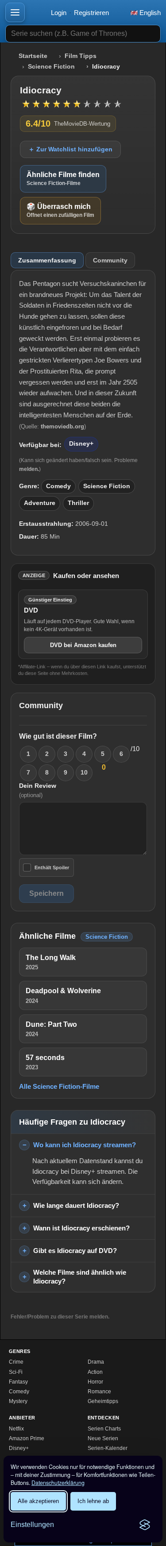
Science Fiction (51, 66)
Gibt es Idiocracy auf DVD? (75, 1250)
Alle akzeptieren (38, 1501)
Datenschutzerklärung (58, 1483)
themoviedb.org (62, 426)
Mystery (18, 1401)
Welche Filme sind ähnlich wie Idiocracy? (79, 1276)
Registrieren (91, 12)
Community (110, 260)
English (149, 12)
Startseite (33, 56)
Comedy (58, 486)
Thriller (78, 503)
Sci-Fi (16, 1372)
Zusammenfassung (47, 260)
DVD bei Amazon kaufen (83, 645)
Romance (99, 1391)
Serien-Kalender (107, 1448)
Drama (96, 1362)
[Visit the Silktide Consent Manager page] (144, 1524)
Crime (16, 1362)
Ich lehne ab (93, 1501)
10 (84, 772)
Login (58, 12)
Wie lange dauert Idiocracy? (76, 1205)
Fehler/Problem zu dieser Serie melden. (60, 1317)
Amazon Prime (26, 1438)
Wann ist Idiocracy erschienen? (81, 1228)
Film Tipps (81, 56)
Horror (95, 1382)
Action (95, 1372)
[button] (15, 12)
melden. (29, 469)
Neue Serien (103, 1438)
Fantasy (18, 1382)
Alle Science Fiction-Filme (59, 1086)
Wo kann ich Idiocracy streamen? (84, 1145)
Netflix (16, 1429)
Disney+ (81, 443)
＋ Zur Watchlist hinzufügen (70, 149)
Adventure (39, 503)
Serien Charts (104, 1429)
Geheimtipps (103, 1401)
